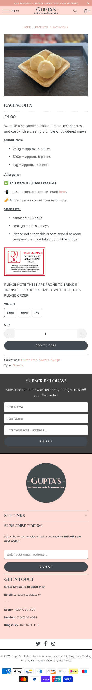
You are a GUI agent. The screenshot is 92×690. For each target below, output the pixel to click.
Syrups (55, 360)
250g (10, 312)
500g (24, 312)
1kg (36, 312)
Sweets (44, 360)
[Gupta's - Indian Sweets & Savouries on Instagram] (53, 643)
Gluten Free (29, 360)
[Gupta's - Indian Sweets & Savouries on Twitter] (38, 643)
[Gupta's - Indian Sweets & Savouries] (46, 10)
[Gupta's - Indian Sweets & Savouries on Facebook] (46, 643)
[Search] (77, 11)
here (62, 192)
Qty (7, 324)
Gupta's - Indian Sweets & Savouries (34, 656)
